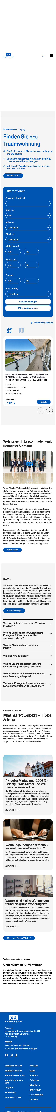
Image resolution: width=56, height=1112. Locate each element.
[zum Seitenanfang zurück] (27, 1086)
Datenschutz (36, 1094)
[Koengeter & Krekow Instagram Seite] (11, 1055)
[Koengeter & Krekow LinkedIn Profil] (16, 1055)
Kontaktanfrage (14, 610)
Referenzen (10, 1092)
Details (44, 402)
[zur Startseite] (11, 55)
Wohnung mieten (13, 1065)
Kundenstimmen (13, 1097)
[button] (51, 55)
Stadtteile (35, 1085)
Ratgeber (34, 1080)
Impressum (35, 1089)
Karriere (34, 1075)
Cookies (34, 1099)
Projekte (9, 1087)
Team (32, 1070)
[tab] (9, 330)
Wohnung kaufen (13, 1070)
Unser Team (12, 549)
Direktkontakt (13, 175)
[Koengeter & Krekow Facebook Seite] (6, 1055)
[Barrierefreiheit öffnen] (43, 55)
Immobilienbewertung (14, 1081)
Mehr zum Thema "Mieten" (19, 938)
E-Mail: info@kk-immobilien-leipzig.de (21, 1048)
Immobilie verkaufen (15, 1075)
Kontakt (34, 1065)
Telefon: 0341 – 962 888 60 (17, 1045)
